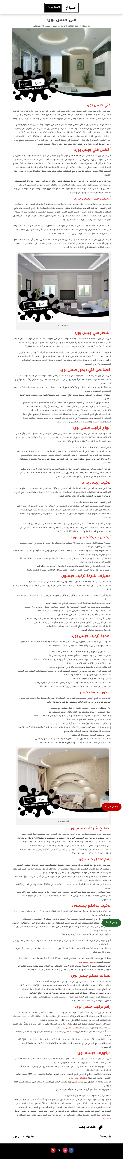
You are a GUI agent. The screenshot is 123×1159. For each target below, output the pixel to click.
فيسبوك (106, 1119)
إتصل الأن (112, 807)
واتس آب (112, 923)
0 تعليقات (38, 26)
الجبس (47, 26)
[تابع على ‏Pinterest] (53, 1150)
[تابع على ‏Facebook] (71, 1150)
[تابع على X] (59, 1150)
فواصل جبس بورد (87, 962)
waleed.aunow (74, 26)
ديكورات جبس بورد (78, 1078)
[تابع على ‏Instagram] (65, 1150)
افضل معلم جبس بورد (67, 1028)
